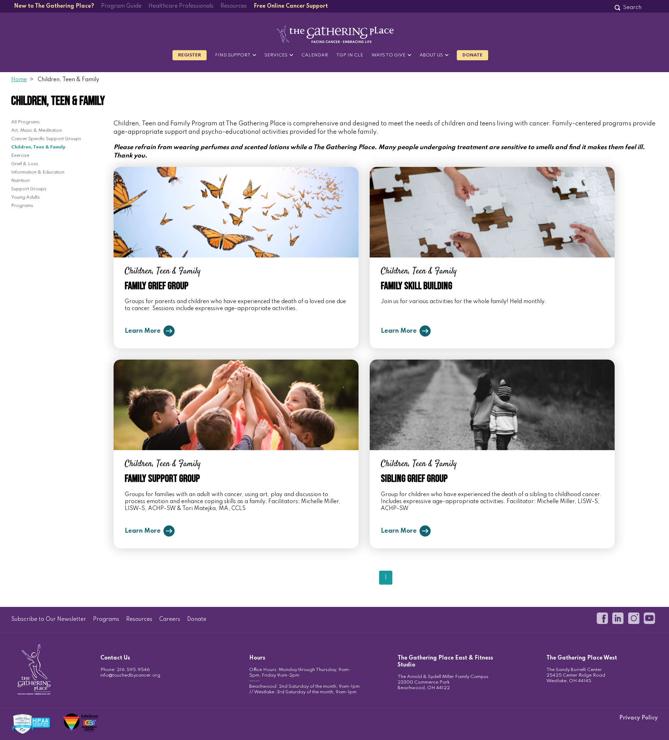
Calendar (314, 55)
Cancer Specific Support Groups (46, 139)
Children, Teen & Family (38, 147)
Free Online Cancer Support (291, 6)
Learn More (143, 331)
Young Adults (25, 197)
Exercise (20, 155)
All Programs (25, 122)
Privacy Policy (638, 718)
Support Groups (28, 189)
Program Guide (121, 6)
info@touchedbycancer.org (130, 675)
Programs (22, 205)
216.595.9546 (133, 670)
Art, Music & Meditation (36, 130)
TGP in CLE (349, 55)
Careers (169, 619)
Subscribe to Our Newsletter (48, 619)
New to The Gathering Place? (54, 6)
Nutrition (20, 180)
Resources (234, 6)
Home (19, 80)
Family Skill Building (416, 286)
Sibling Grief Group (414, 478)
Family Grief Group (157, 286)
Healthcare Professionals (181, 6)
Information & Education (37, 172)
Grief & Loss (24, 164)
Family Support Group (162, 478)
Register (189, 55)
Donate (472, 55)
